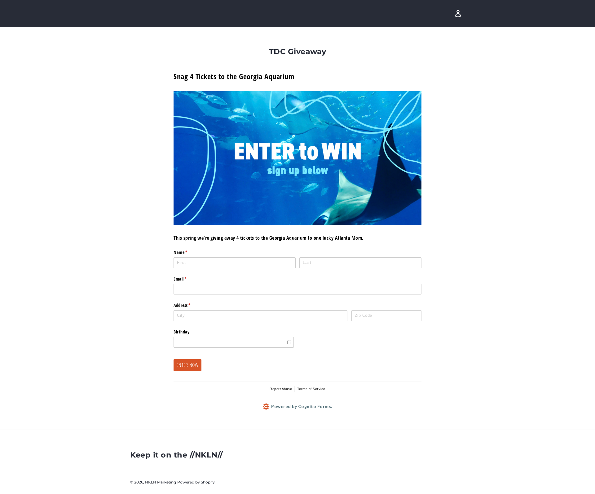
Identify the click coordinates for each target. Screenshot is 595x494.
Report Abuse (281, 389)
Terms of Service (311, 389)
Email (188, 279)
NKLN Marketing (160, 482)
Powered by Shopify (196, 482)
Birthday (181, 332)
